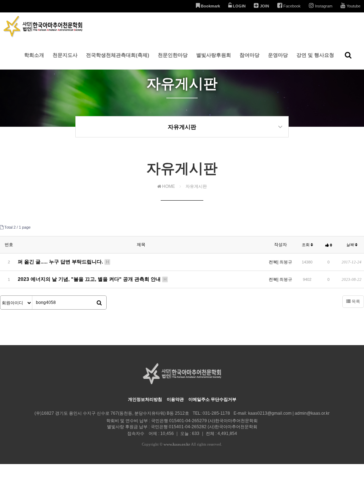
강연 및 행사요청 (315, 55)
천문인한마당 (173, 55)
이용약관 (175, 399)
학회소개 (34, 55)
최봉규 (285, 262)
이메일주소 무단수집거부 (212, 399)
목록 (355, 301)
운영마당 (278, 55)
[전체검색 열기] (348, 55)
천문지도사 (65, 55)
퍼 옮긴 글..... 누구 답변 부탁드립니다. (63, 262)
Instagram (323, 6)
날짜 (350, 245)
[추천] (328, 245)
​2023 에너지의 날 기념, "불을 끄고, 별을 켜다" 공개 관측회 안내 (92, 279)
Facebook (291, 6)
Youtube (353, 6)
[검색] (99, 303)
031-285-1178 (216, 413)
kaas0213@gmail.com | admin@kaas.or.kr (289, 413)
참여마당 (249, 55)
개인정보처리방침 (145, 399)
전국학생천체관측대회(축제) (117, 55)
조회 (306, 245)
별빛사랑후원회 (213, 55)
